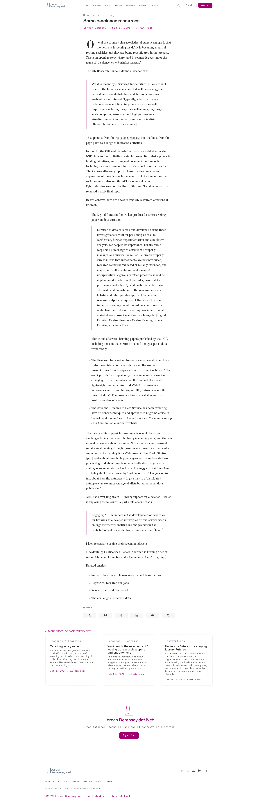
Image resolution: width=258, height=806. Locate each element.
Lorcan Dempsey (94, 27)
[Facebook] (182, 771)
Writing (119, 5)
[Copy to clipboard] (168, 615)
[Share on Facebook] (121, 615)
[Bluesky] (193, 771)
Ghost (115, 796)
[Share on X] (89, 615)
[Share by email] (152, 615)
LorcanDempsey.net (69, 796)
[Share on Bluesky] (105, 615)
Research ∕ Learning (98, 15)
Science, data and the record (109, 590)
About (108, 5)
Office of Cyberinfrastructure (123, 151)
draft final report (111, 191)
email (137, 344)
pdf (120, 171)
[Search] (178, 5)
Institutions (175, 641)
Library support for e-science (141, 497)
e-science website (128, 138)
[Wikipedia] (211, 771)
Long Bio (154, 5)
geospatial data (157, 344)
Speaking (130, 5)
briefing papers (129, 339)
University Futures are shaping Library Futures (186, 648)
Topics (58, 789)
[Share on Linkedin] (136, 615)
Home (86, 5)
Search (49, 789)
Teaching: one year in (64, 646)
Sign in (189, 5)
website (153, 156)
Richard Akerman (132, 552)
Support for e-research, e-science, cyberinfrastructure (126, 575)
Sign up (205, 5)
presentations (126, 395)
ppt (89, 458)
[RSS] (187, 771)
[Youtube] (205, 771)
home (158, 530)
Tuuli (128, 796)
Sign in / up (129, 735)
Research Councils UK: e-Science (114, 124)
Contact (97, 5)
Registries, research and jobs (110, 583)
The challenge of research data (111, 598)
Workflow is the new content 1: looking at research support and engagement (128, 649)
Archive (142, 5)
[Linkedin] (199, 771)
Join (66, 789)
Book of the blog (79, 789)
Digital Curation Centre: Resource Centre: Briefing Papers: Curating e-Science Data (131, 320)
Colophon (96, 789)
